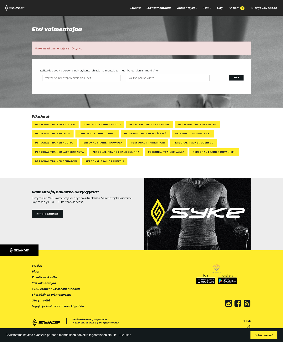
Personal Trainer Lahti (193, 133)
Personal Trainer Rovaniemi (214, 152)
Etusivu (135, 8)
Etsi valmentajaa (159, 8)
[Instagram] (228, 303)
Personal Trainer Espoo (102, 124)
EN (249, 320)
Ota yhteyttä (41, 300)
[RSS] (247, 303)
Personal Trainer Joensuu (193, 142)
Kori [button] (237, 8)
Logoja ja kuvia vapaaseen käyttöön (58, 306)
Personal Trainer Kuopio (54, 142)
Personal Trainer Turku (97, 133)
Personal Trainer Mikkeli (104, 161)
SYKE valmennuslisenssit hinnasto (56, 289)
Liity (220, 8)
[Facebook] (237, 303)
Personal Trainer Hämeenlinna (115, 152)
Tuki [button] (206, 8)
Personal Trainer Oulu (52, 133)
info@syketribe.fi (109, 322)
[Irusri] (249, 326)
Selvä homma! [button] (264, 335)
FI (244, 320)
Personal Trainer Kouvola (102, 142)
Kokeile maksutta (47, 213)
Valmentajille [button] (186, 8)
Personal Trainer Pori (148, 142)
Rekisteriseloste (81, 319)
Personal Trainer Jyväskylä (145, 133)
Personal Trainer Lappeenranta (59, 152)
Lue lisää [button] (125, 335)
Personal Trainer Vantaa (197, 124)
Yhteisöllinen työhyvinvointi (51, 294)
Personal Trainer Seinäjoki (56, 161)
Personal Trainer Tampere (149, 124)
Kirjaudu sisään (265, 8)
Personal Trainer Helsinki (55, 124)
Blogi (35, 271)
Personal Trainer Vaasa (166, 152)
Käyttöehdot (101, 319)
